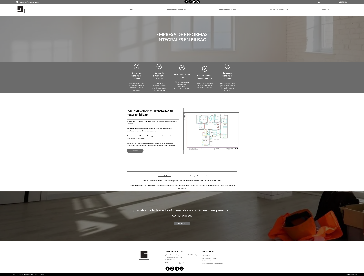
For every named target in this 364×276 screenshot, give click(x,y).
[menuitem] (131, 9)
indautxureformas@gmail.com (29, 2)
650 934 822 (171, 260)
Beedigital (354, 274)
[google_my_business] (198, 2)
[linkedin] (194, 2)
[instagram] (190, 2)
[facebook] (186, 2)
